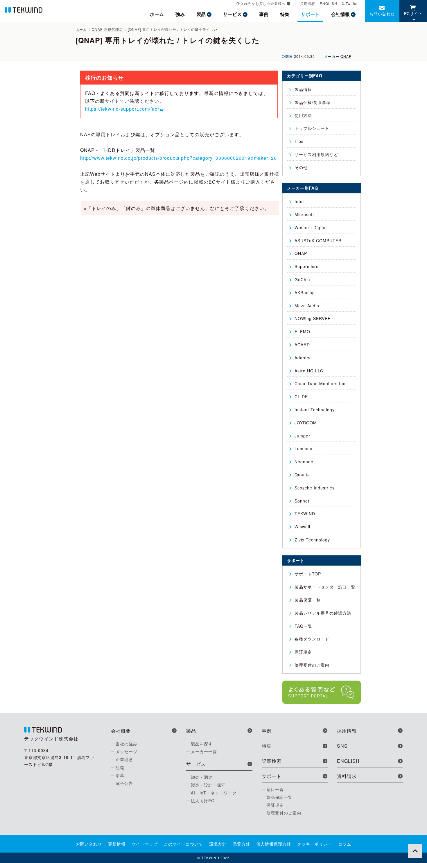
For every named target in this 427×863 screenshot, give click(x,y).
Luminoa (304, 448)
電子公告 (124, 783)
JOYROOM (306, 423)
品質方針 (241, 844)
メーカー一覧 (204, 751)
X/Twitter (350, 3)
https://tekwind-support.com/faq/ (122, 108)
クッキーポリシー (314, 844)
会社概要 (121, 730)
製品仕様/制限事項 (313, 102)
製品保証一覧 (308, 600)
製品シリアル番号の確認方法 (323, 613)
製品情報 (303, 89)
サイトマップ (145, 844)
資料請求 (347, 776)
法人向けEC (202, 800)
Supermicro (307, 266)
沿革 (120, 775)
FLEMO (302, 331)
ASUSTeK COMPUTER (318, 240)
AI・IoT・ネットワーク (214, 793)
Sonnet (302, 501)
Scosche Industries (315, 488)
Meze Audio (307, 305)
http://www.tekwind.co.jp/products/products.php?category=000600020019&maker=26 (178, 158)
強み (180, 14)
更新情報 (116, 844)
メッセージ (126, 751)
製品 (201, 14)
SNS (342, 745)
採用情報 (307, 3)
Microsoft (304, 214)
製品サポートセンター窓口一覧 (325, 587)
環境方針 (218, 844)
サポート (310, 14)
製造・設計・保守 (208, 785)
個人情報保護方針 (273, 844)
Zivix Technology (312, 540)
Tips (299, 141)
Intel (299, 201)
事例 (263, 14)
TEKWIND (305, 513)
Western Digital (311, 227)
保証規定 (303, 652)
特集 (284, 14)
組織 (120, 767)
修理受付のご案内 (312, 665)
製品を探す (202, 744)
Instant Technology (315, 409)
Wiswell (302, 527)
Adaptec (303, 357)
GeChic (302, 279)
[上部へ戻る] (415, 851)
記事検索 (271, 761)
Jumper (302, 436)
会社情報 (340, 14)
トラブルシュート (312, 128)
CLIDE (301, 396)
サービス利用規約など (316, 154)
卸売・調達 (202, 777)
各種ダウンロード (312, 639)
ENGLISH (328, 3)
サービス (232, 14)
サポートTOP (308, 574)
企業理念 (124, 759)
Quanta (302, 475)
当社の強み (126, 744)
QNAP (345, 56)
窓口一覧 (275, 789)
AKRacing (305, 292)
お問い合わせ (382, 14)
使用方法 (303, 115)
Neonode (304, 461)
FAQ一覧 (303, 626)
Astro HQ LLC (309, 371)
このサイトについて (183, 844)
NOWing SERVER (313, 318)
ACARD (302, 344)
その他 (301, 167)
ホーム (157, 14)
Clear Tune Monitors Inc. (321, 383)
